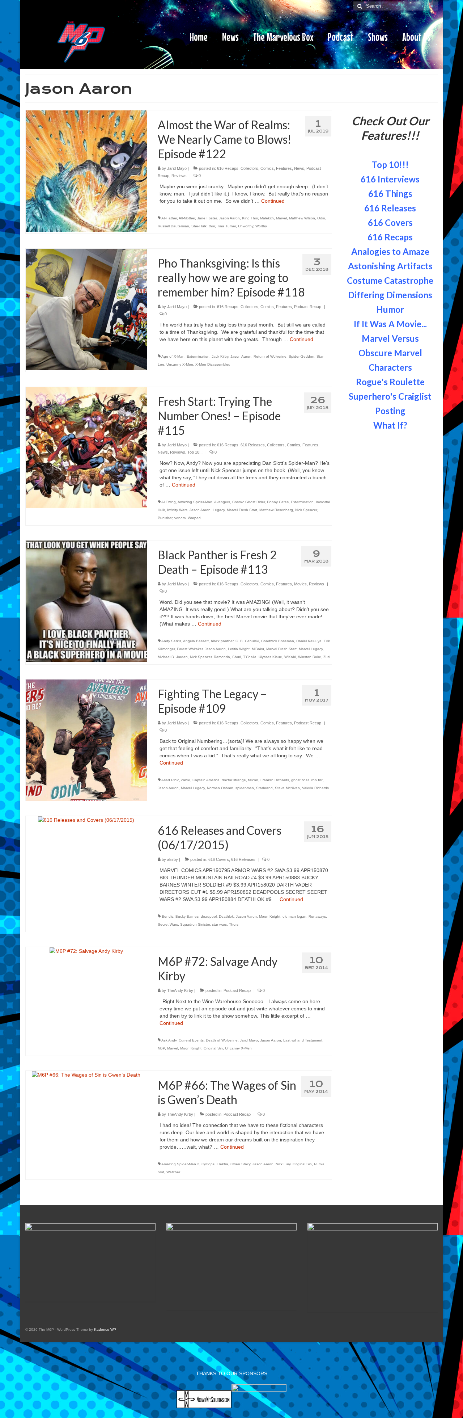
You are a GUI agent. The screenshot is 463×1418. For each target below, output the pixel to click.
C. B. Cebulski (247, 641)
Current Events (191, 1040)
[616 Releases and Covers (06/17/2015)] (86, 819)
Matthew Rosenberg (276, 510)
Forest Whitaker (190, 649)
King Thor (250, 218)
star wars (219, 924)
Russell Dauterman (173, 226)
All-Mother (187, 218)
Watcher (173, 1172)
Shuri (236, 657)
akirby (172, 859)
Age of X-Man (172, 356)
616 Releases (253, 445)
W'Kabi (290, 657)
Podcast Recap (307, 306)
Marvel (281, 218)
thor (212, 226)
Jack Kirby (220, 356)
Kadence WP (105, 1329)
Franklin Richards (274, 780)
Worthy (261, 226)
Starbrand (264, 788)
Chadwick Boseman (277, 641)
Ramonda (222, 657)
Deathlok (226, 916)
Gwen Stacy (240, 1164)
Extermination (198, 356)
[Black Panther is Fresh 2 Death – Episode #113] (86, 600)
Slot (161, 1172)
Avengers (222, 502)
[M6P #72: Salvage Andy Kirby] (86, 951)
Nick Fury (283, 1164)
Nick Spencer (306, 510)
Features (284, 168)
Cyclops (207, 1164)
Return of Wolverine (270, 356)
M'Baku (258, 649)
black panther (222, 641)
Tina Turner (226, 226)
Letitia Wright (239, 649)
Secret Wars (168, 924)
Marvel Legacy (311, 649)
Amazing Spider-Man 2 (180, 1164)
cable (185, 780)
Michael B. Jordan (173, 657)
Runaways (317, 916)
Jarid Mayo (177, 168)
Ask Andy (169, 1040)
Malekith (267, 218)
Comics (267, 168)
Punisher (165, 518)
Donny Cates (278, 502)
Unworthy (245, 226)
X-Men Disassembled (212, 364)
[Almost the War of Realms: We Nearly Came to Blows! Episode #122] (86, 170)
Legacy (219, 510)
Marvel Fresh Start (242, 510)
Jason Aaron (229, 218)
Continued (273, 201)
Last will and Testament (302, 1040)
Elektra (222, 1164)
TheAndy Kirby (180, 990)
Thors (233, 924)
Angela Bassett (196, 641)
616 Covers (218, 859)
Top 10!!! (195, 452)
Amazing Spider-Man (195, 502)
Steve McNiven (287, 788)
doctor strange (234, 780)
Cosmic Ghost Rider (248, 502)
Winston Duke (309, 657)
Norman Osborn (220, 788)
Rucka (319, 1164)
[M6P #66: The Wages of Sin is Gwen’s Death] (86, 1074)
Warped (194, 518)
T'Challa (249, 657)
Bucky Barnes (187, 916)
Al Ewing (168, 502)
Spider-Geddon (301, 356)
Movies (300, 584)
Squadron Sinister (195, 924)
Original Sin (213, 1048)
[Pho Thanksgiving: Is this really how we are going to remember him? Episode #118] (86, 309)
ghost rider (300, 780)
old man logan (294, 916)
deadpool (209, 916)
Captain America (206, 780)
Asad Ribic (170, 780)
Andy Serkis (171, 641)
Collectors (249, 168)
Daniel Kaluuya (309, 641)
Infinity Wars (177, 510)
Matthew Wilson (302, 218)
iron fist (317, 780)
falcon (253, 780)
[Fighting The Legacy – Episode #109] (86, 739)
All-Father (169, 218)
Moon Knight (269, 916)
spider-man (244, 788)
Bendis (167, 916)
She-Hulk (199, 226)
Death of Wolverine (222, 1040)
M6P (161, 1048)
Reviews (179, 175)
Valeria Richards (315, 788)
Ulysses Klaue (270, 657)
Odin (321, 218)
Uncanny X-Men (179, 364)
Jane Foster (207, 218)
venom (180, 518)
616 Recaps (227, 168)
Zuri (326, 657)
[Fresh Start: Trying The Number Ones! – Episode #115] (86, 447)
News (299, 168)
